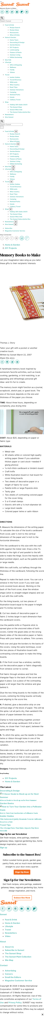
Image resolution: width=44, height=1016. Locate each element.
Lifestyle (8, 62)
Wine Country (14, 85)
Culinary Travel (15, 100)
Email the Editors (13, 977)
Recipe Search (15, 27)
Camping (13, 92)
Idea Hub (8, 60)
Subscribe (8, 228)
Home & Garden (10, 37)
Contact (4, 965)
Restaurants (14, 32)
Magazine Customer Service (15, 231)
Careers (9, 974)
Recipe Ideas (14, 30)
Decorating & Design (17, 42)
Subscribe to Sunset (14, 950)
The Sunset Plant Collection (18, 956)
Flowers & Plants (16, 52)
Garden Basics (15, 45)
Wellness (13, 67)
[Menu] (1, 1)
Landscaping (14, 50)
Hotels (12, 97)
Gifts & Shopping (16, 65)
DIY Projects (14, 47)
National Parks (15, 95)
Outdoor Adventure (17, 90)
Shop (7, 102)
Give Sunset (9, 117)
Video (8, 936)
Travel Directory (15, 80)
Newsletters (9, 114)
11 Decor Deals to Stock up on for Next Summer (18, 800)
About (3, 941)
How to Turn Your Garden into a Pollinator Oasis (19, 813)
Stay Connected (5, 235)
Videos (12, 72)
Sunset (3, 914)
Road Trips (13, 87)
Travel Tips (5, 825)
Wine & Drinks (15, 35)
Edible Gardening (16, 57)
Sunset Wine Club (16, 110)
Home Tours (14, 40)
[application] (22, 421)
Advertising (10, 970)
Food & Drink (9, 25)
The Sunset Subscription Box (20, 112)
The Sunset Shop (16, 107)
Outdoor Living (15, 55)
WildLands (13, 82)
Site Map (9, 960)
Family (12, 70)
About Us (9, 947)
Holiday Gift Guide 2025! (19, 105)
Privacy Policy (15, 1002)
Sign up (3, 847)
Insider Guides (15, 77)
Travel (7, 75)
